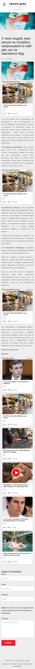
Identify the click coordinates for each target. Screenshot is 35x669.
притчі (3, 59)
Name (4, 574)
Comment (4, 619)
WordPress (17, 666)
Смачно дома (17, 3)
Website (4, 595)
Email (3, 584)
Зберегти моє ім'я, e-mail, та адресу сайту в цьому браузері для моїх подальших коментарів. (17, 610)
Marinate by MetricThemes (12, 664)
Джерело (4, 354)
